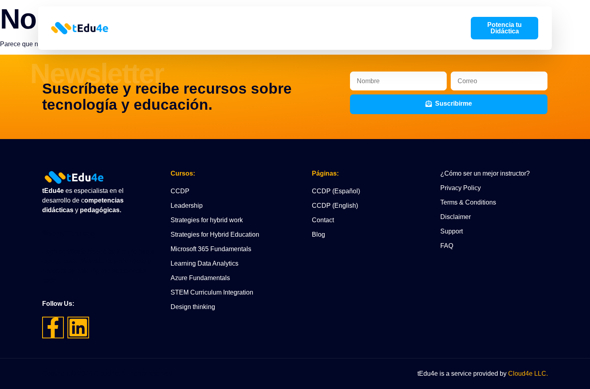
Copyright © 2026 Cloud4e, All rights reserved (107, 373)
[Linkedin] (78, 327)
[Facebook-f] (53, 327)
